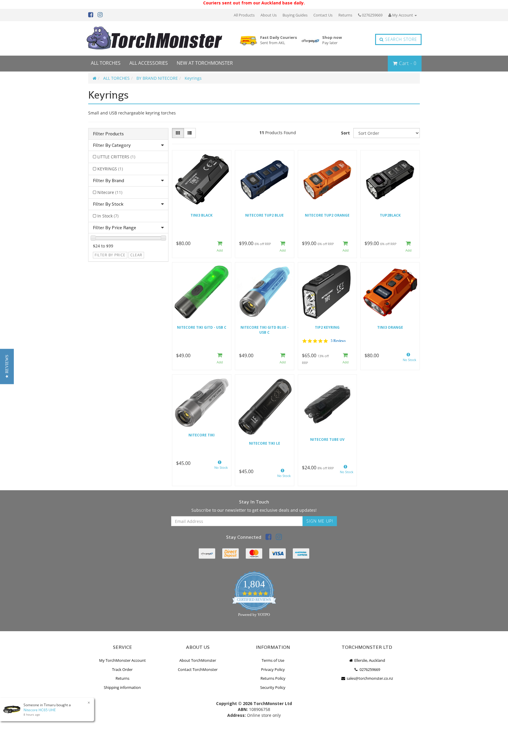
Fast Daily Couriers (278, 40)
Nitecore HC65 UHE (40, 709)
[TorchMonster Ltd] (154, 38)
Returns (345, 15)
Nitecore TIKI (201, 435)
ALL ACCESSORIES (148, 63)
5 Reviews (338, 341)
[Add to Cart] (220, 247)
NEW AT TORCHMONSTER (205, 63)
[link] (268, 538)
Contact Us (322, 15)
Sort (345, 133)
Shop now (332, 40)
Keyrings (193, 78)
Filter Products (108, 134)
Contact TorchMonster (198, 669)
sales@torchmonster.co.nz (369, 678)
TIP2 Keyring (327, 327)
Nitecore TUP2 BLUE (264, 215)
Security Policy (272, 687)
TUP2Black (390, 215)
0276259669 (371, 15)
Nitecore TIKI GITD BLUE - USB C (264, 330)
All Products (244, 15)
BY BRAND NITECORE (157, 78)
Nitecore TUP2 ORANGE (327, 215)
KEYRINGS (110, 169)
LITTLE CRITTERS (116, 156)
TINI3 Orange (390, 327)
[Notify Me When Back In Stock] (408, 359)
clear (136, 254)
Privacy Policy (273, 669)
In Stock (107, 216)
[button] (7, 366)
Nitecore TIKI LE (264, 443)
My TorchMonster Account (122, 660)
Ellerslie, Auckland (369, 660)
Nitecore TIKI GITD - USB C (201, 327)
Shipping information (122, 687)
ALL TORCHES (106, 63)
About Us (268, 15)
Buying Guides (295, 15)
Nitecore (109, 192)
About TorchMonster (197, 660)
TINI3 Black (201, 215)
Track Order (122, 669)
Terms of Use (273, 660)
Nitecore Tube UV (327, 439)
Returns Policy (272, 678)
